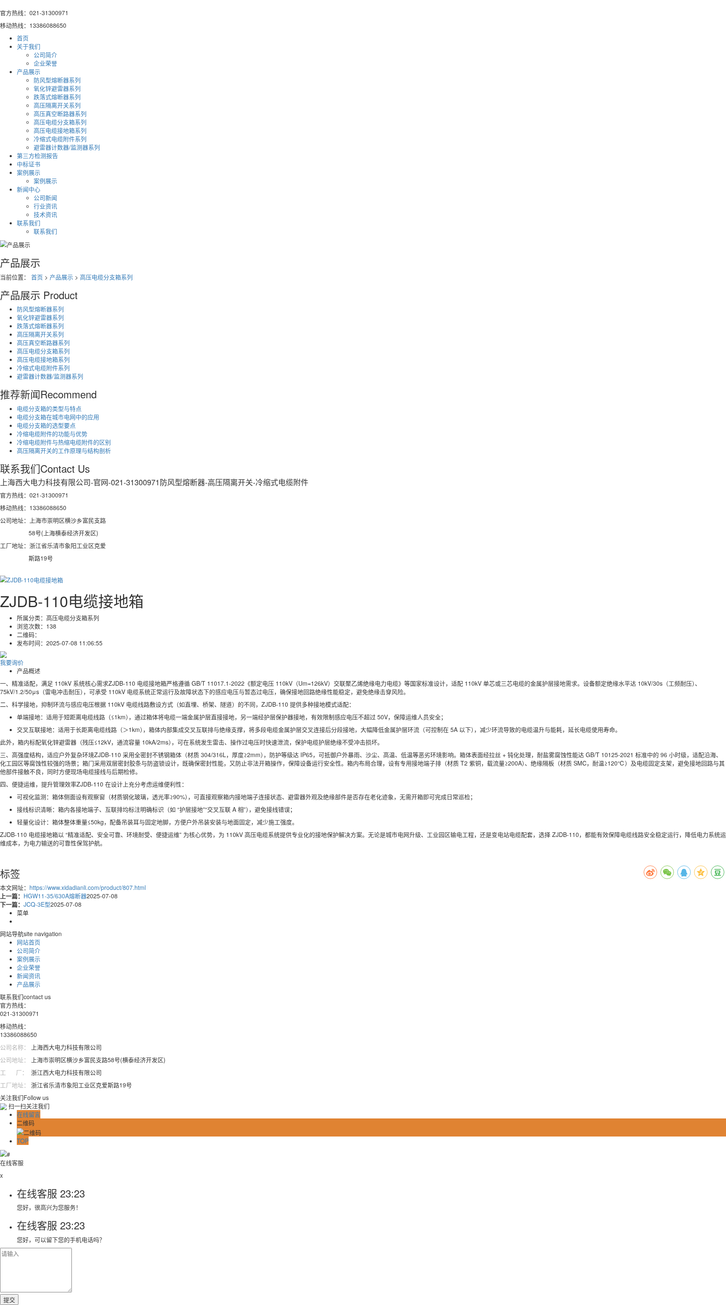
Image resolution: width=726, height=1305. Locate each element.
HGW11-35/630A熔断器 (55, 896)
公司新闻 (45, 197)
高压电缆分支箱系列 (60, 122)
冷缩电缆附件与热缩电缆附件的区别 (64, 442)
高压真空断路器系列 (60, 113)
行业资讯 (45, 206)
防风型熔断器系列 (57, 80)
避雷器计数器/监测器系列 (67, 147)
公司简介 (45, 54)
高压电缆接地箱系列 (60, 130)
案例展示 (45, 180)
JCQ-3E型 (37, 904)
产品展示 (61, 277)
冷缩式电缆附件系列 (60, 138)
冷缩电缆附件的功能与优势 (52, 433)
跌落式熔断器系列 (57, 96)
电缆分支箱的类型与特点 (49, 408)
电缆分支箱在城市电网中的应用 (58, 417)
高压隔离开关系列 (57, 105)
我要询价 (12, 662)
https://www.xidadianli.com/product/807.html (87, 887)
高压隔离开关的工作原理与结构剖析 (64, 450)
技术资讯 (45, 214)
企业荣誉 (45, 63)
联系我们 (45, 231)
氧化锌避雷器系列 (57, 88)
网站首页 (28, 942)
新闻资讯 (28, 975)
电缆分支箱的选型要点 (46, 425)
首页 (37, 277)
